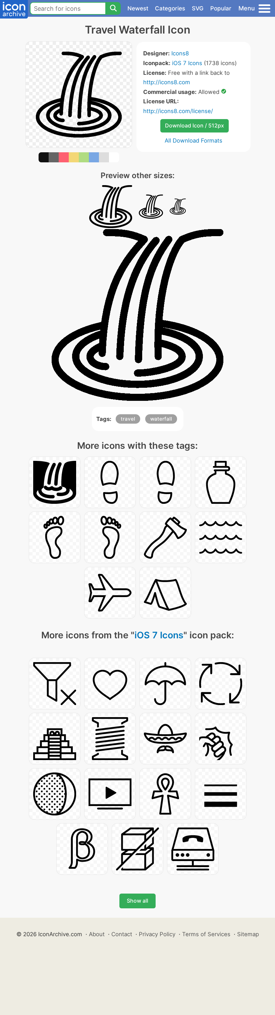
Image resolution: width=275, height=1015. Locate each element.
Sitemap (248, 934)
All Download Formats (193, 140)
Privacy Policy (157, 934)
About (97, 934)
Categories (170, 8)
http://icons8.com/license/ (178, 111)
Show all (137, 900)
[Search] (113, 8)
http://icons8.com (166, 82)
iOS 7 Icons (187, 63)
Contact (121, 934)
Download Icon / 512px (194, 125)
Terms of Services (206, 934)
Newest (137, 8)
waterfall (161, 419)
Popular (220, 8)
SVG (198, 8)
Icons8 (180, 53)
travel (128, 419)
